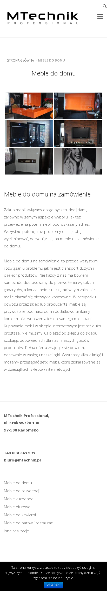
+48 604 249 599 (19, 452)
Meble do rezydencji (21, 490)
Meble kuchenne (19, 498)
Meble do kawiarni (20, 514)
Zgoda (53, 585)
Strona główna (20, 60)
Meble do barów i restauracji (29, 522)
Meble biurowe (17, 506)
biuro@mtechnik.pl (22, 460)
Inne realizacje (16, 530)
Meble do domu (18, 482)
